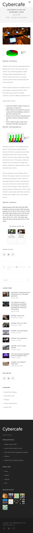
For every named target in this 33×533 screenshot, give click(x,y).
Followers (7, 399)
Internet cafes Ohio (17, 315)
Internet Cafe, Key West (19, 323)
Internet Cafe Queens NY (19, 338)
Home (7, 17)
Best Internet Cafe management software (16, 452)
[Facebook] (4, 254)
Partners (6, 456)
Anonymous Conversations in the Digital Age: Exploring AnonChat (20, 294)
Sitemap (6, 479)
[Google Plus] (13, 254)
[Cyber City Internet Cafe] (16, 501)
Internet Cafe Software (10, 392)
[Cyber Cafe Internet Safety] (5, 507)
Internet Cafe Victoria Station (18, 346)
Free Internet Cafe (9, 396)
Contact (6, 475)
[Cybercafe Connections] (14, 3)
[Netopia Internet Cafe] (22, 495)
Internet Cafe (7, 407)
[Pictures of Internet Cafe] (10, 495)
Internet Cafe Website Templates (18, 363)
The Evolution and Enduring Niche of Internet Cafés (20, 355)
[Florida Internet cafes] (22, 501)
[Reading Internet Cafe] (10, 501)
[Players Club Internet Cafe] (5, 501)
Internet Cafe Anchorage (19, 331)
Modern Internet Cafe (10, 444)
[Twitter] (8, 254)
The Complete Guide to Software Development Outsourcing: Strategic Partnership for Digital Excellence (19, 306)
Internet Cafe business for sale (13, 448)
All (14, 523)
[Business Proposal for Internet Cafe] (16, 495)
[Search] (28, 280)
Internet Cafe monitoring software (13, 460)
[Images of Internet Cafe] (5, 495)
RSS (5, 483)
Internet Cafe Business (19, 17)
